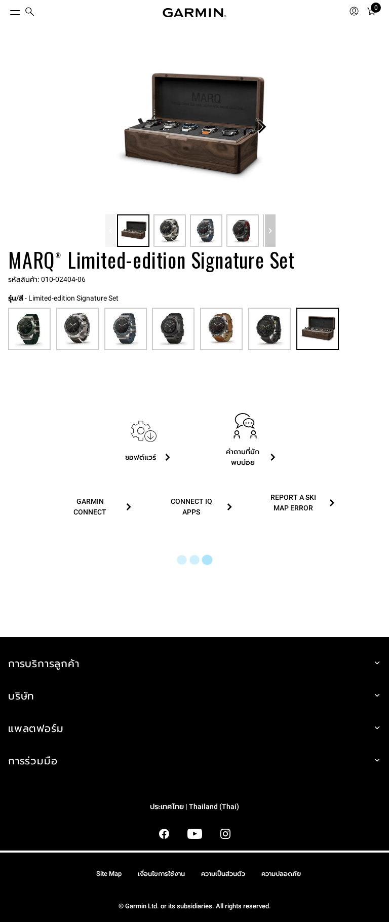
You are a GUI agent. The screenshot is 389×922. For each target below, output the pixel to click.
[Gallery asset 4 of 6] (242, 230)
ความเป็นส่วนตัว (223, 873)
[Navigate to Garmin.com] (194, 12)
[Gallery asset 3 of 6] (206, 230)
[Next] (262, 126)
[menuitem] (29, 13)
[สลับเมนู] (6, 10)
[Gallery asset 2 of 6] (169, 230)
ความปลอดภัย (281, 873)
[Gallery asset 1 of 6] (190, 127)
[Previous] (110, 230)
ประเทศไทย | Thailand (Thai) (194, 806)
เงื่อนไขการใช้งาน (161, 873)
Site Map (109, 873)
